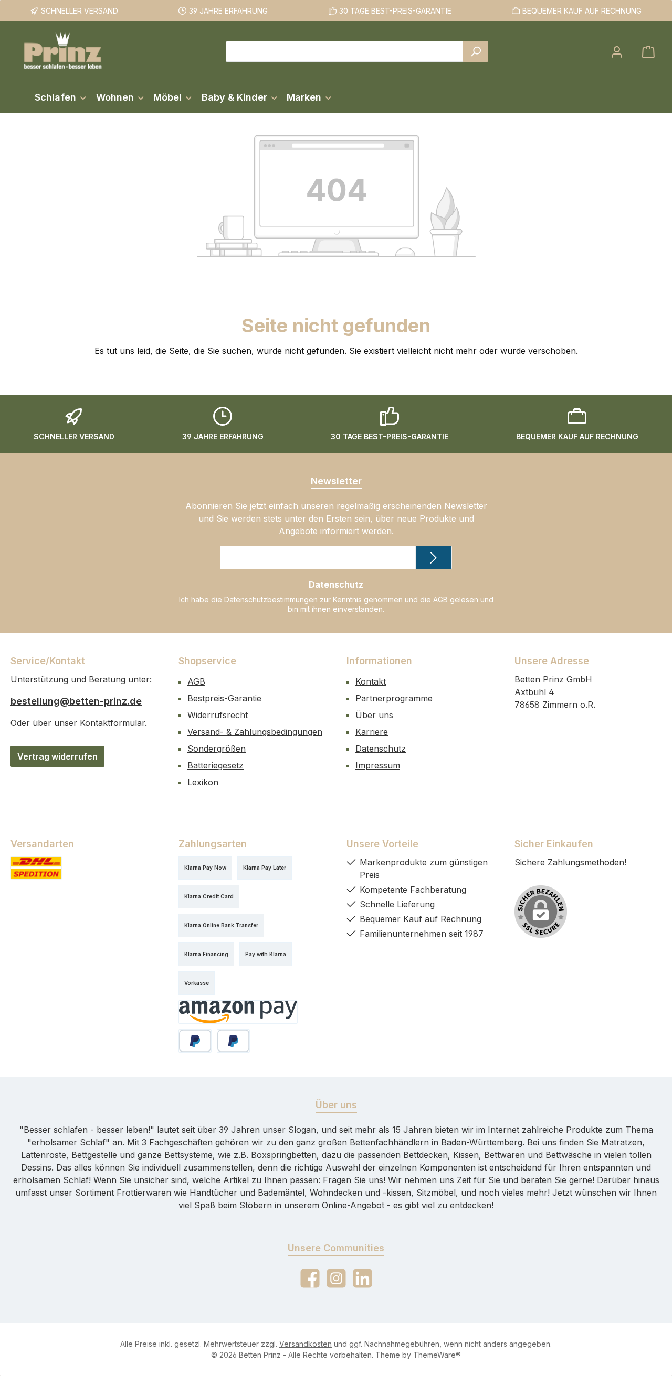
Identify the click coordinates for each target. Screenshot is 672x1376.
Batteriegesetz (215, 765)
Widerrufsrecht (217, 715)
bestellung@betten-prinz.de (76, 701)
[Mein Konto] (617, 51)
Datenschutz (380, 748)
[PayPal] (195, 1041)
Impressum (377, 765)
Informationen (379, 660)
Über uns (374, 715)
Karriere (371, 732)
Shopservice (207, 660)
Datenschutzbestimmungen (271, 599)
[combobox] (345, 51)
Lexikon (202, 782)
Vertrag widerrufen (57, 756)
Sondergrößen (216, 748)
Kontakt (370, 681)
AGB (440, 599)
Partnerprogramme (394, 698)
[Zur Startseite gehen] (63, 51)
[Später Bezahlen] (233, 1041)
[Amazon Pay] (238, 1012)
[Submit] (433, 557)
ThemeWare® (437, 1354)
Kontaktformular (112, 723)
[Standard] (36, 868)
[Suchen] (475, 51)
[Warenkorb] (648, 51)
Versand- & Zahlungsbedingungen (254, 732)
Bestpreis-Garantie (224, 698)
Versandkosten (305, 1343)
